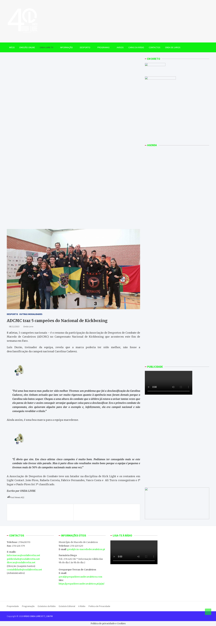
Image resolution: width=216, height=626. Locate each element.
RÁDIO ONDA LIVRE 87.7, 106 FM (38, 616)
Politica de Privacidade (99, 606)
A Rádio (81, 606)
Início (12, 47)
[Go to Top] (208, 612)
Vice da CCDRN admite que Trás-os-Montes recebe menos (108, 512)
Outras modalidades (30, 314)
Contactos (154, 47)
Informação (66, 47)
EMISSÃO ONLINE (27, 47)
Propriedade (13, 606)
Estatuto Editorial (67, 606)
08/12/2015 (14, 326)
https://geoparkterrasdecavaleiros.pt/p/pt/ (81, 583)
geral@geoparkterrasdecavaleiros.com (80, 576)
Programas (103, 47)
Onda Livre (28, 326)
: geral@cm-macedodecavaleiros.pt (85, 549)
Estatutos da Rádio (47, 606)
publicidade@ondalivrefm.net (23, 559)
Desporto (85, 47)
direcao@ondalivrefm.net (21, 562)
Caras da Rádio (136, 47)
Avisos (120, 47)
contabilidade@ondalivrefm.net (24, 569)
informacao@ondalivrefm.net (23, 555)
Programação (28, 606)
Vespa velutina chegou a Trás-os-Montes (37, 510)
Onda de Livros (172, 47)
